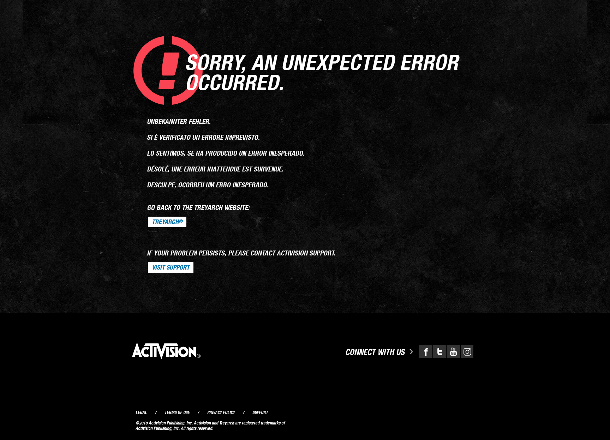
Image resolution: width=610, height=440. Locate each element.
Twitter (439, 351)
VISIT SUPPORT (171, 267)
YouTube (452, 351)
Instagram (466, 351)
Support (260, 412)
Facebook (425, 351)
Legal (141, 412)
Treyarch (167, 222)
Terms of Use (177, 412)
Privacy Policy (221, 412)
